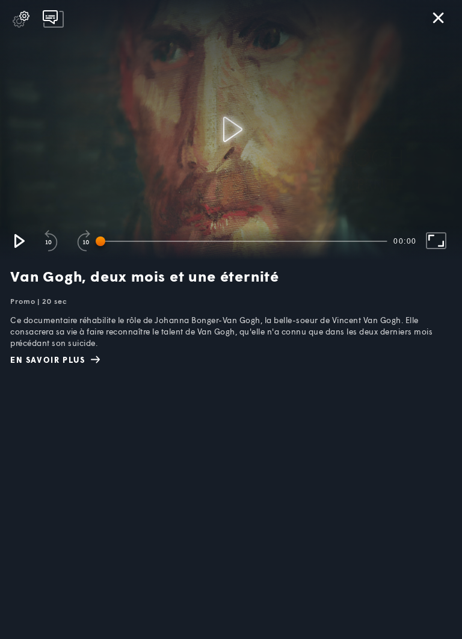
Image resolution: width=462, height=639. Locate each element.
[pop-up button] (21, 19)
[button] (18, 240)
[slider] (243, 241)
